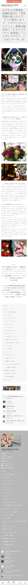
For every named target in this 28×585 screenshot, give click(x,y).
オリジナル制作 (8, 584)
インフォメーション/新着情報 (10, 512)
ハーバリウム (9, 315)
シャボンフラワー (10, 327)
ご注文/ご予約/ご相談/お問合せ (13, 364)
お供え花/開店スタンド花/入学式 (13, 342)
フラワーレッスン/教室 (8, 515)
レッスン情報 (9, 348)
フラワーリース (9, 324)
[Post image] (4, 397)
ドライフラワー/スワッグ (11, 318)
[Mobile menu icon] (25, 5)
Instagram (11, 467)
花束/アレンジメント (14, 584)
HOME (5, 306)
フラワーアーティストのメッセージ (10, 509)
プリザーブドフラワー (10, 321)
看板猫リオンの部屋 (10, 361)
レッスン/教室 (7, 345)
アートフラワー (9, 333)
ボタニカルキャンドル (10, 330)
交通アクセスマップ (10, 358)
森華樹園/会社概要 (10, 376)
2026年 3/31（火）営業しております (15, 415)
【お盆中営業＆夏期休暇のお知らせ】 (15, 396)
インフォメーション (8, 309)
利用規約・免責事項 (11, 367)
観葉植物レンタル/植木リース (11, 370)
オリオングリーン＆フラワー (10, 355)
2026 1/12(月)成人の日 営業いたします (15, 420)
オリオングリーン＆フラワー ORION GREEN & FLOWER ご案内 (15, 522)
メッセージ (6, 352)
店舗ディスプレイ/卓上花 (11, 339)
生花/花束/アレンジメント (11, 336)
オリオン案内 (19, 583)
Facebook (5, 467)
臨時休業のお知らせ (11, 406)
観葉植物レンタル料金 (10, 373)
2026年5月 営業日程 (11, 411)
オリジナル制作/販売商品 (10, 312)
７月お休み (9, 401)
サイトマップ (9, 379)
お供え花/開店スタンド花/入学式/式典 (12, 505)
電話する (25, 583)
